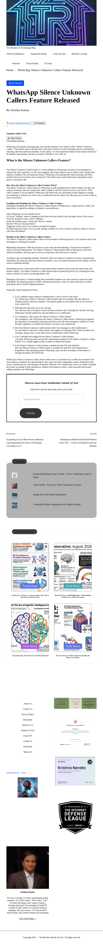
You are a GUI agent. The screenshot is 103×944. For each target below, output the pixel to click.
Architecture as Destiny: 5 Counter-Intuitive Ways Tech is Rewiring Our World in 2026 (30, 596)
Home (10, 70)
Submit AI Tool (27, 730)
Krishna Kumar (27, 892)
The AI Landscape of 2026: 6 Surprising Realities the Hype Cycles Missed (73, 656)
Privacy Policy (27, 714)
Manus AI (27, 752)
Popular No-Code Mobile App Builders (49, 494)
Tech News (15, 83)
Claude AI (27, 741)
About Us (27, 704)
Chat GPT (27, 736)
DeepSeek (27, 746)
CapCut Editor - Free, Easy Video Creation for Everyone (57, 485)
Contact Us (27, 709)
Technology (30, 585)
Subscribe (31, 413)
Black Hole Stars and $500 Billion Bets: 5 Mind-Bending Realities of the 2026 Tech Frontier (73, 596)
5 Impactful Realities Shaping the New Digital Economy (57, 504)
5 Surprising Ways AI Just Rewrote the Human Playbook (30, 655)
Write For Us (27, 725)
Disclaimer (27, 720)
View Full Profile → (27, 918)
